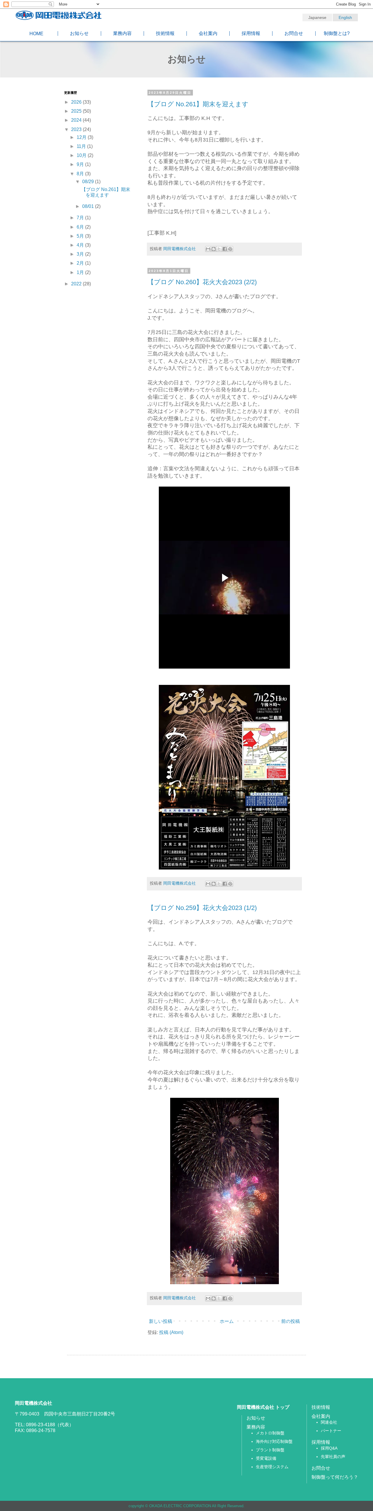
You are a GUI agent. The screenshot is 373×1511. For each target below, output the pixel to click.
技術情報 (165, 33)
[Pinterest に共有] (230, 249)
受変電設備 (266, 1458)
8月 (81, 173)
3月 (81, 254)
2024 (77, 120)
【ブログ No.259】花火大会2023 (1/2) (202, 907)
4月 (81, 245)
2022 (77, 283)
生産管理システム (272, 1466)
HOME (36, 33)
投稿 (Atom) (171, 1332)
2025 (77, 111)
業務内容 (122, 33)
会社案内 (208, 33)
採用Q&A (329, 1448)
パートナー (331, 1430)
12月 (82, 137)
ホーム (227, 1321)
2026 (77, 102)
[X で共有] (219, 249)
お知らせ (79, 33)
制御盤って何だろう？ (335, 1477)
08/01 (88, 206)
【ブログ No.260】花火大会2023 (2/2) (202, 282)
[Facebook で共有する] (225, 249)
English (345, 17)
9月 (81, 164)
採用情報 (251, 33)
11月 (82, 146)
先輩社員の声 (333, 1456)
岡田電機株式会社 (180, 248)
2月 (81, 263)
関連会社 (329, 1422)
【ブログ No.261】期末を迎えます (198, 104)
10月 (82, 155)
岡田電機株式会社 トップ (263, 1407)
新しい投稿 (160, 1321)
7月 (81, 217)
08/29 (88, 181)
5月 (81, 236)
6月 (81, 227)
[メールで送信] (208, 249)
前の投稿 (290, 1321)
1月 (81, 272)
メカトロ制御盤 (270, 1433)
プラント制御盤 (270, 1450)
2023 (77, 129)
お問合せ (293, 33)
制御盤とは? (337, 33)
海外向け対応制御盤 (274, 1441)
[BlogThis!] (214, 249)
